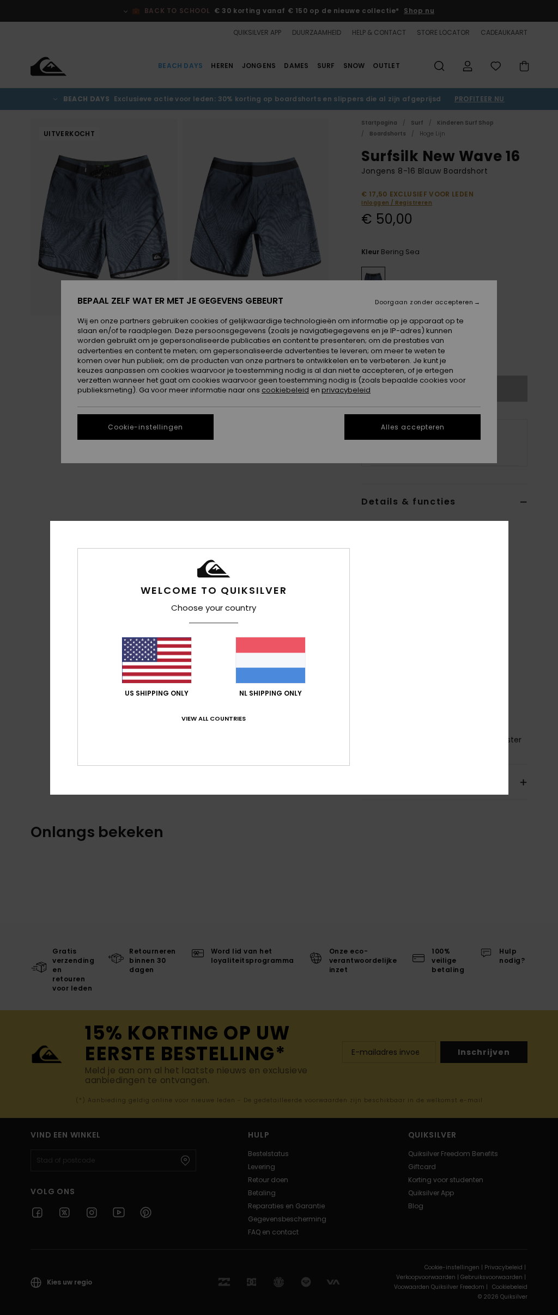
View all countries (213, 718)
